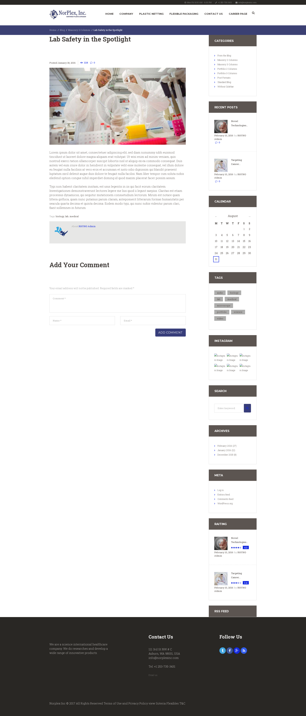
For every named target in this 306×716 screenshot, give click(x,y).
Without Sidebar (225, 86)
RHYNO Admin (87, 226)
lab (67, 216)
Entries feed (223, 494)
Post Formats (224, 77)
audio (220, 292)
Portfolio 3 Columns (227, 73)
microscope (223, 305)
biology (60, 216)
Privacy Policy (138, 703)
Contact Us (213, 13)
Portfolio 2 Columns (227, 68)
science (238, 311)
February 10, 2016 (223, 135)
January (224, 450)
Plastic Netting (151, 13)
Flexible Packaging (183, 13)
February (224, 445)
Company (126, 13)
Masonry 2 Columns (79, 30)
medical (74, 216)
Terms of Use (113, 703)
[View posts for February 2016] (216, 216)
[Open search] (253, 13)
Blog (62, 30)
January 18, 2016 (67, 62)
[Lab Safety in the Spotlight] (117, 106)
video (220, 318)
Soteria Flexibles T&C (170, 703)
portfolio (222, 311)
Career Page (238, 13)
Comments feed (225, 499)
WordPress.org (225, 503)
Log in (220, 490)
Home (109, 13)
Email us (153, 675)
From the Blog (224, 55)
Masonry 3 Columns (227, 64)
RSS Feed (221, 611)
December (225, 454)
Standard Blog (224, 82)
